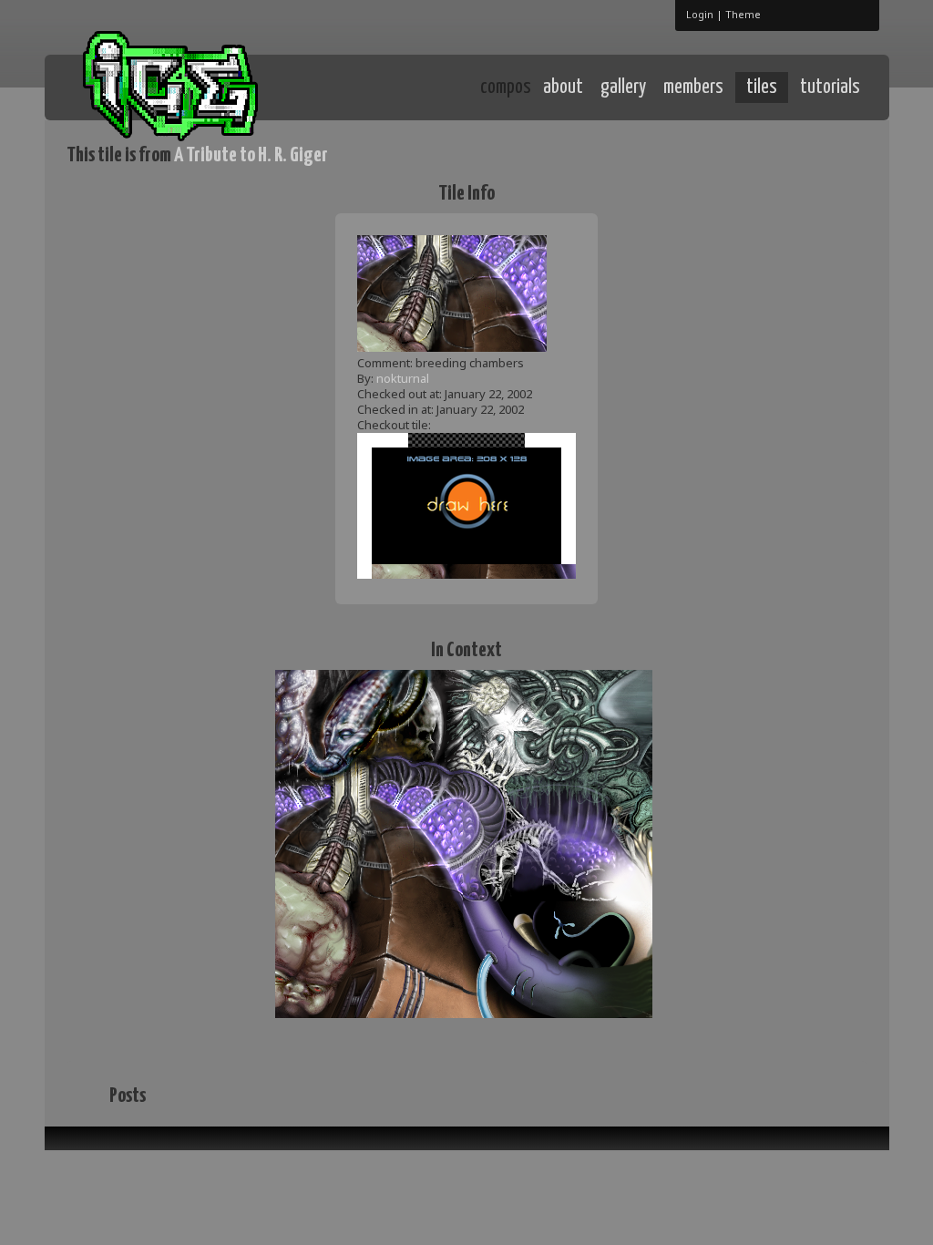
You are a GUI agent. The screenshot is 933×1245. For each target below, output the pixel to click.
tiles (761, 87)
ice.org (201, 86)
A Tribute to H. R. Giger (251, 155)
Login (699, 14)
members (693, 87)
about (563, 87)
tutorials (830, 87)
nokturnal (402, 378)
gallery (623, 87)
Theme (743, 14)
